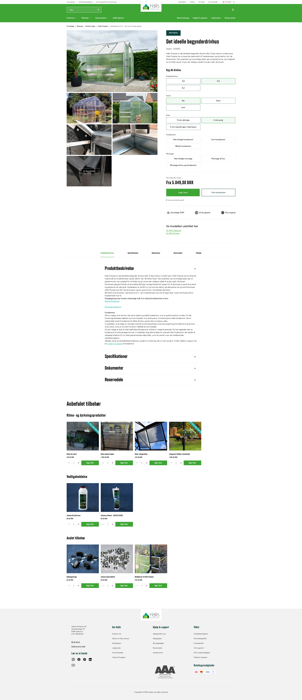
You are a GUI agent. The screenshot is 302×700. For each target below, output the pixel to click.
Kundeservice (158, 653)
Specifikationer (116, 356)
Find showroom (218, 192)
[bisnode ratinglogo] (171, 672)
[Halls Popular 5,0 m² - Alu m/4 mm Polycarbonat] (112, 61)
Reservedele (100, 18)
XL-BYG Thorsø (172, 233)
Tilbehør (85, 18)
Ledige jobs (116, 648)
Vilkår (196, 627)
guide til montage (114, 344)
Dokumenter (114, 368)
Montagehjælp (158, 643)
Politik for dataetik (200, 657)
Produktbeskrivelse (119, 268)
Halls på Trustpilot (118, 657)
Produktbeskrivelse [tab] (107, 253)
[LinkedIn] (90, 659)
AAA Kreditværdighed (85, 2)
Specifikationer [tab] (133, 253)
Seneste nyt (116, 634)
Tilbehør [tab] (198, 253)
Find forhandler (213, 2)
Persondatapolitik (200, 639)
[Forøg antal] (78, 463)
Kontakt (192, 2)
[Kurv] (233, 9)
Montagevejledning (113, 307)
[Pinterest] (84, 659)
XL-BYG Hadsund (173, 230)
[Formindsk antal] (69, 463)
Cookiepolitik (199, 643)
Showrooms (230, 18)
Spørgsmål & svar (159, 634)
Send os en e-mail (78, 646)
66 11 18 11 (75, 642)
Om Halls (201, 2)
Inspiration (216, 18)
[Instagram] (73, 659)
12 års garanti (71, 2)
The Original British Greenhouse (106, 2)
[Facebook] (79, 659)
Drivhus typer (90, 26)
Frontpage (70, 26)
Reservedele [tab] (178, 253)
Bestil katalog (183, 18)
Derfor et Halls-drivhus (120, 639)
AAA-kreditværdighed (202, 653)
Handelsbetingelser (201, 634)
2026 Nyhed (118, 18)
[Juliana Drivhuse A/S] (151, 6)
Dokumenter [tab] (156, 253)
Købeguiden (157, 639)
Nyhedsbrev (182, 2)
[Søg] (98, 10)
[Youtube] (73, 665)
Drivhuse (71, 18)
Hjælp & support (200, 18)
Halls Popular (103, 26)
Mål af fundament (112, 301)
